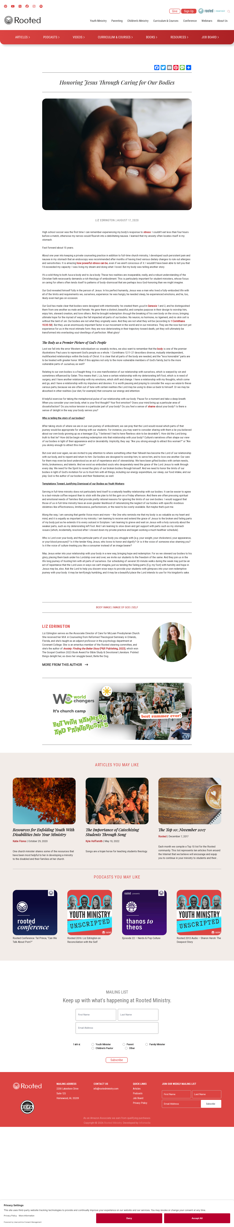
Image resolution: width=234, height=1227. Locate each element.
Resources (178, 37)
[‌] (20, 6)
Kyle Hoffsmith (94, 841)
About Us (222, 20)
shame (151, 406)
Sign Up (189, 11)
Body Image (103, 607)
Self (135, 607)
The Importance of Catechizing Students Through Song (112, 832)
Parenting (117, 20)
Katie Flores (19, 841)
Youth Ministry (98, 20)
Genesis (152, 305)
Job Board (209, 37)
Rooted (162, 836)
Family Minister (157, 1044)
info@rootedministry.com (106, 1088)
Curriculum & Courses (114, 37)
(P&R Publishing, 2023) (94, 648)
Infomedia (144, 1122)
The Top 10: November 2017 (182, 829)
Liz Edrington (105, 220)
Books (150, 37)
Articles (21, 37)
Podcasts (50, 37)
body (160, 348)
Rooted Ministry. (113, 1122)
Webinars (207, 20)
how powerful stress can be (92, 263)
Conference (190, 20)
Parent (130, 1044)
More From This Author (62, 665)
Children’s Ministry (138, 20)
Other (132, 1048)
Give (174, 11)
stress (147, 232)
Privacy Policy (140, 1102)
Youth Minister (103, 1044)
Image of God (121, 607)
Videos (77, 37)
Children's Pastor (104, 1048)
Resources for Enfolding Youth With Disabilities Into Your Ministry (43, 832)
